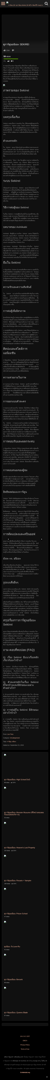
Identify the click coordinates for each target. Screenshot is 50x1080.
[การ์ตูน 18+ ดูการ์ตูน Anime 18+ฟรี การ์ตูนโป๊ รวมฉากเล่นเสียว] (24, 3)
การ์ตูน (9, 741)
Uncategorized (15, 738)
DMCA (25, 1040)
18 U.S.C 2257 (25, 1036)
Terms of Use (25, 1049)
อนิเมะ (14, 741)
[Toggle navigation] (3, 3)
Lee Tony (10, 734)
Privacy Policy (25, 1045)
